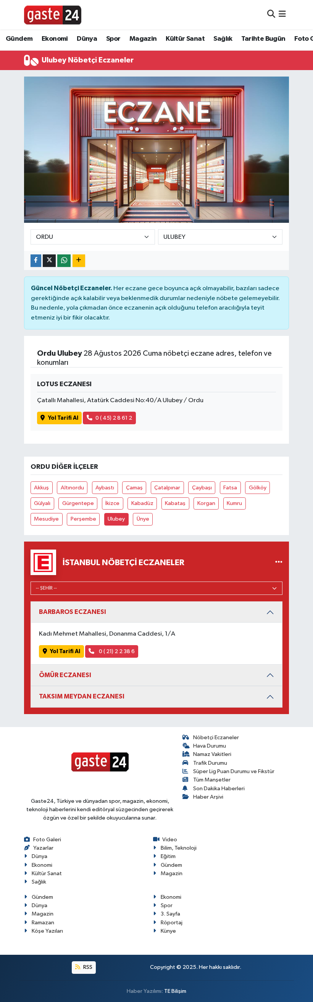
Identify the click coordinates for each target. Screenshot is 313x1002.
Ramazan (43, 922)
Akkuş (41, 488)
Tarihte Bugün (263, 38)
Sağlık (222, 38)
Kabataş (175, 503)
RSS (87, 967)
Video (169, 839)
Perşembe (83, 519)
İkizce (112, 503)
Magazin (143, 38)
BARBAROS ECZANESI (72, 612)
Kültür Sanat (185, 38)
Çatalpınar (167, 488)
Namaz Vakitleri (212, 754)
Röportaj (171, 922)
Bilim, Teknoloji (179, 848)
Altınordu (72, 488)
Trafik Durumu (210, 763)
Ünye (143, 519)
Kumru (234, 503)
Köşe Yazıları (47, 931)
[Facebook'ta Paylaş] (36, 260)
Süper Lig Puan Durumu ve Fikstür (233, 771)
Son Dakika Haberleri (219, 788)
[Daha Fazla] (79, 260)
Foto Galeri (47, 839)
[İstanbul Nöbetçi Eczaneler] (278, 562)
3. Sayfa (170, 914)
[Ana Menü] (282, 14)
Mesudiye (46, 519)
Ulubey (116, 519)
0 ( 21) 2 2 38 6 (116, 651)
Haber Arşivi (208, 797)
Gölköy (257, 488)
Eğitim (168, 856)
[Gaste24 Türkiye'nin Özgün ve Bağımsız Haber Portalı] (52, 14)
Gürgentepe (78, 503)
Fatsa (230, 488)
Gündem (19, 38)
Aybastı (104, 488)
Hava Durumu (209, 746)
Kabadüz (142, 503)
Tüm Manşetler (212, 780)
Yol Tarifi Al (63, 418)
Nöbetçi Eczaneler (216, 737)
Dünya (87, 38)
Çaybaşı (202, 488)
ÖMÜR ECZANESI (65, 675)
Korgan (206, 503)
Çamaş (134, 488)
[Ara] (271, 14)
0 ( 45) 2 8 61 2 (113, 418)
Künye (168, 931)
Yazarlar (43, 848)
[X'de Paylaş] (49, 260)
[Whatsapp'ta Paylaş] (64, 260)
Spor (113, 38)
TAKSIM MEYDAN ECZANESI (81, 696)
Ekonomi (55, 38)
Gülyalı (42, 503)
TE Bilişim (175, 991)
